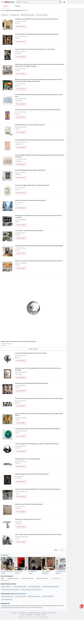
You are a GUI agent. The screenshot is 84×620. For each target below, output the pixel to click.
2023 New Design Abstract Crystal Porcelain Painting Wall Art (32, 474)
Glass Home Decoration (48, 596)
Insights (54, 612)
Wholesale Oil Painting (42, 15)
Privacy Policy (37, 614)
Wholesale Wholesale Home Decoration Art (31, 589)
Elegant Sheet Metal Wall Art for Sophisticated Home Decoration (18, 341)
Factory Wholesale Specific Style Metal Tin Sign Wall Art (30, 170)
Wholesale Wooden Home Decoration (10, 589)
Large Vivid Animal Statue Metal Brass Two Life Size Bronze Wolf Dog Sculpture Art (38, 489)
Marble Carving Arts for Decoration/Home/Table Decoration (31, 383)
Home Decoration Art (42, 578)
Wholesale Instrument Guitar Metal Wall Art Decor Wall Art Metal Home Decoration (37, 109)
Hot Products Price (22, 612)
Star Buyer (43, 612)
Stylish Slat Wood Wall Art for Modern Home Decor (29, 504)
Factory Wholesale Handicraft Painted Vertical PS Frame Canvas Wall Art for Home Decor (39, 140)
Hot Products (14, 612)
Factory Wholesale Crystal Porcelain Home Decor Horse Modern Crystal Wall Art (37, 34)
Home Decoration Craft (20, 596)
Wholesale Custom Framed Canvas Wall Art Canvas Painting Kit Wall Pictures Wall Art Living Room (38, 216)
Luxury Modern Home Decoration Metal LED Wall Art (29, 230)
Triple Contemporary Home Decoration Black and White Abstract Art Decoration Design (39, 398)
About (22, 614)
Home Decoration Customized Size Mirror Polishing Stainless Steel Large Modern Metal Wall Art (39, 414)
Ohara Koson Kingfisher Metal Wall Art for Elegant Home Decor (32, 185)
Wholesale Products (13, 578)
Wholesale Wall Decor (7, 586)
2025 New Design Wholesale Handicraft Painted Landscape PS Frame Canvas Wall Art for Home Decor (39, 156)
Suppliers (17, 6)
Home (2, 578)
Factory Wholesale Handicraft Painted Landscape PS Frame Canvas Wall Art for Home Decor (38, 95)
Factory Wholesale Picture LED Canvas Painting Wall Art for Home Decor (35, 49)
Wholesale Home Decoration (27, 15)
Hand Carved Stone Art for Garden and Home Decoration (30, 200)
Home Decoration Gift (7, 599)
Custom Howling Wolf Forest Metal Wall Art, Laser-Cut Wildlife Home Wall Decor (37, 444)
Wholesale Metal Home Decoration (50, 586)
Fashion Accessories (27, 578)
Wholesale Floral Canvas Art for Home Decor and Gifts (30, 125)
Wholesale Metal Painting (34, 586)
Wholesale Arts (5, 15)
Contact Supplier (20, 26)
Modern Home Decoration (34, 596)
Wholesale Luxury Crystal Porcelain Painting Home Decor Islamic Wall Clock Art (37, 19)
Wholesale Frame (15, 15)
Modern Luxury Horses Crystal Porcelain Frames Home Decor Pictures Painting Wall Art (39, 261)
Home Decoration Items (7, 596)
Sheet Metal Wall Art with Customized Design (27, 459)
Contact (43, 614)
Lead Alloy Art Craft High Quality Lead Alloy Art (28, 519)
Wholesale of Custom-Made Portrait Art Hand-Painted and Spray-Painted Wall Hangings (39, 246)
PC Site (49, 612)
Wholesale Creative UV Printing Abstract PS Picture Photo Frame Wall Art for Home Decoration (38, 369)
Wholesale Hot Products (34, 612)
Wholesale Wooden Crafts (20, 586)
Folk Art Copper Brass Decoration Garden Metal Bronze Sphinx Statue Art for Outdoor (38, 534)
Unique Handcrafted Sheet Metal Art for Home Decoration (31, 353)
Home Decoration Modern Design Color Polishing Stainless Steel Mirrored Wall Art (37, 429)
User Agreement (29, 614)
